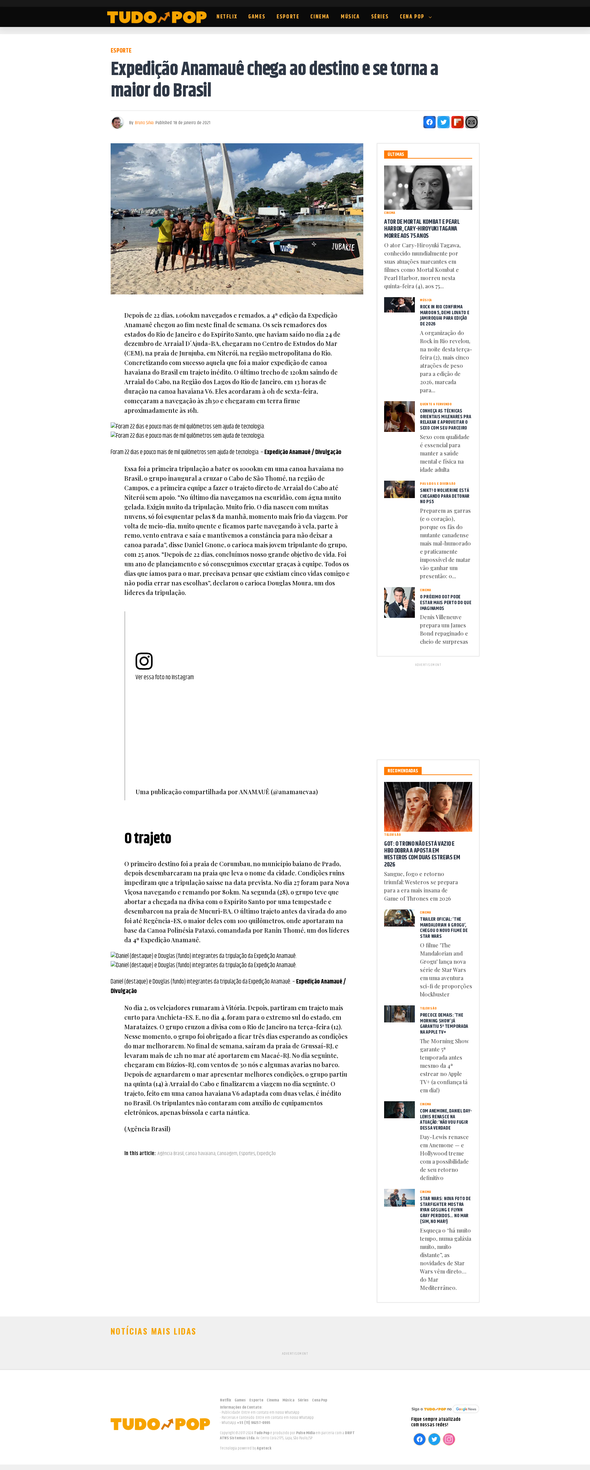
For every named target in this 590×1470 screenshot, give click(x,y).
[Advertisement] (428, 710)
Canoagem (227, 1153)
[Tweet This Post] (443, 122)
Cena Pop (412, 17)
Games (256, 17)
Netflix (226, 17)
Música (350, 17)
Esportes (247, 1153)
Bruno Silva (144, 123)
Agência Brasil (170, 1153)
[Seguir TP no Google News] (445, 1414)
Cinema (319, 17)
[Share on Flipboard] (457, 122)
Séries (380, 17)
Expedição (266, 1153)
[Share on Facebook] (429, 122)
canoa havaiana (200, 1153)
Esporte (288, 17)
